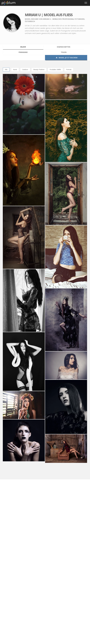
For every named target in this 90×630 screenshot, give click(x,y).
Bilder (23, 47)
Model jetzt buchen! (67, 57)
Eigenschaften (63, 47)
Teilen (63, 52)
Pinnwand (23, 52)
